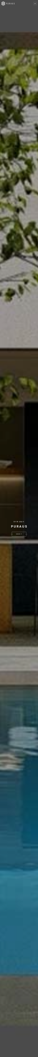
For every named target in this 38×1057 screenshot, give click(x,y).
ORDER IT (19, 534)
